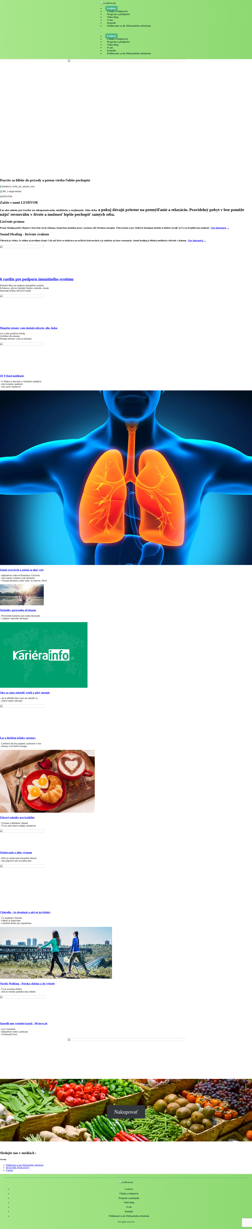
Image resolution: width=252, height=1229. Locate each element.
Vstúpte (9, 1170)
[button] (126, 222)
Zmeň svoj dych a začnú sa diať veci (21, 569)
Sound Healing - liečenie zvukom (24, 234)
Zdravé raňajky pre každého (17, 817)
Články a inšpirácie (117, 11)
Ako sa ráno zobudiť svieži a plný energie (25, 692)
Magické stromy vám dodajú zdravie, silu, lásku (28, 327)
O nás (110, 20)
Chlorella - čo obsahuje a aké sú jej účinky (25, 912)
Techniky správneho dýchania (18, 610)
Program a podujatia (118, 14)
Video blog (112, 17)
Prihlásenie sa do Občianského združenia (129, 25)
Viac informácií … (220, 228)
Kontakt (111, 23)
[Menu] (98, 31)
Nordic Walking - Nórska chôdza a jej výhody (27, 983)
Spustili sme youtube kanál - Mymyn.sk (23, 1023)
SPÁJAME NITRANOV (17, 1167)
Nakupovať (126, 1112)
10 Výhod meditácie (12, 375)
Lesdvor (111, 8)
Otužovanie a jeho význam (16, 852)
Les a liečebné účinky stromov (18, 737)
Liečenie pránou (12, 221)
